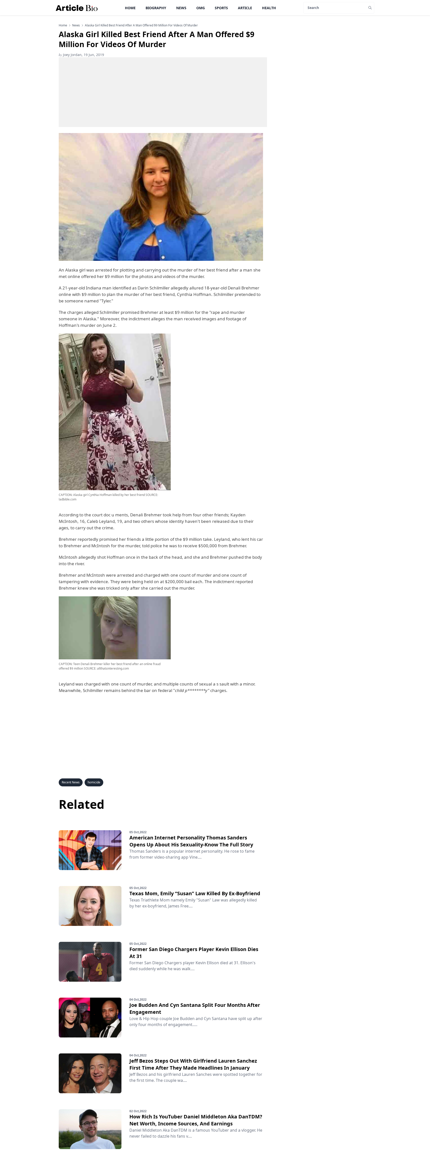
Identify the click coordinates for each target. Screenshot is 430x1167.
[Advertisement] (163, 92)
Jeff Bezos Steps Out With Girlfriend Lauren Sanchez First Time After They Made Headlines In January (193, 1064)
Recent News (71, 782)
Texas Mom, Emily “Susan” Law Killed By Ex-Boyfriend (194, 893)
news (76, 25)
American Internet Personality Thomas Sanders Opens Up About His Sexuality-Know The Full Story (191, 841)
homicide (94, 782)
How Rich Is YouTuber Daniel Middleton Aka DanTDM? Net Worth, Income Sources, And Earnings (195, 1120)
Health (269, 7)
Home (130, 7)
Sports (221, 7)
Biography (156, 7)
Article (245, 7)
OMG (200, 7)
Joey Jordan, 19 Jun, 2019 (81, 54)
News (181, 7)
